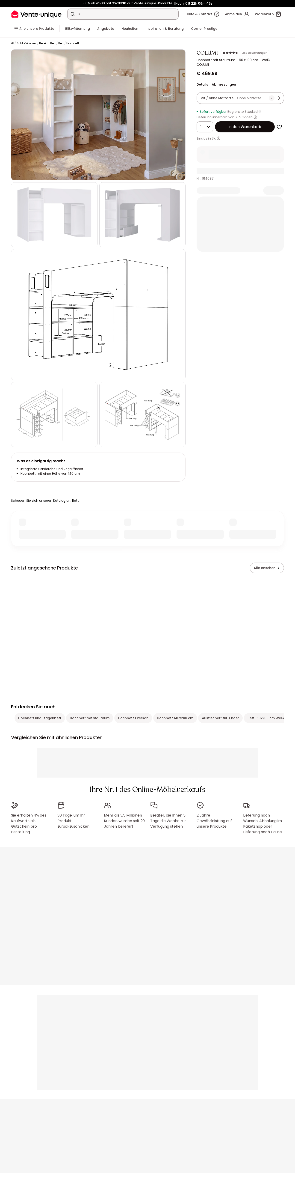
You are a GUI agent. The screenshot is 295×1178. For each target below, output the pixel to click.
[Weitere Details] (218, 138)
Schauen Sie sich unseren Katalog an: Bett (45, 500)
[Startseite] (12, 43)
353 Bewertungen (254, 53)
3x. (214, 138)
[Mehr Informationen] (255, 117)
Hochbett (72, 43)
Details (202, 84)
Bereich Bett (47, 43)
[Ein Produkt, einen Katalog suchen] (73, 14)
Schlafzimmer (26, 43)
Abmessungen (224, 84)
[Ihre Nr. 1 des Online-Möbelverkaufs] (36, 14)
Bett (61, 43)
